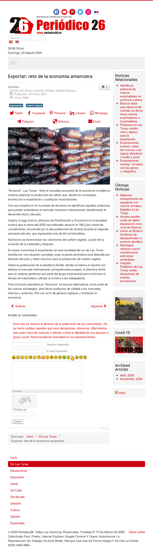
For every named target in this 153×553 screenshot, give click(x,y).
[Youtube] (64, 12)
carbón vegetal (34, 105)
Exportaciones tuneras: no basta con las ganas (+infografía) (131, 165)
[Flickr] (96, 12)
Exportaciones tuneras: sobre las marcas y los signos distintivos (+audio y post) (131, 149)
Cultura (15, 510)
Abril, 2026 (127, 375)
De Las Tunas (19, 464)
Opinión (15, 516)
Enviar (18, 421)
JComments (105, 429)
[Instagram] (88, 12)
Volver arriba (137, 532)
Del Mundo (17, 497)
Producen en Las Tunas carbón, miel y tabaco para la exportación (131, 132)
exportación (16, 105)
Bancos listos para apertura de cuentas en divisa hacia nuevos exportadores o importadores (131, 112)
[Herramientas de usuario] (104, 87)
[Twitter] (80, 12)
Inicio (13, 457)
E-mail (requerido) (57, 351)
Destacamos (18, 470)
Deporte (15, 503)
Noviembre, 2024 (131, 379)
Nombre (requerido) (58, 344)
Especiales (17, 523)
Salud (14, 483)
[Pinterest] (72, 12)
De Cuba (16, 490)
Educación (17, 477)
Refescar (20, 409)
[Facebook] (56, 12)
